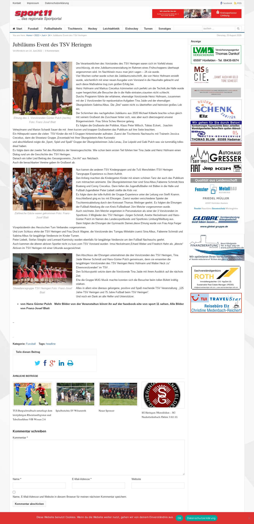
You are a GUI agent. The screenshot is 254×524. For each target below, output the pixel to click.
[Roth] (216, 290)
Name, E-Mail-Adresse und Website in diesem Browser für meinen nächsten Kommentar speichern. (70, 496)
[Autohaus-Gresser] (216, 175)
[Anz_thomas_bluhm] (216, 140)
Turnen (148, 28)
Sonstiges (165, 28)
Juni (43, 35)
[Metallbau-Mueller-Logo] (216, 211)
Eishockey (131, 28)
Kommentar (20, 437)
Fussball (33, 28)
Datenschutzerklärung (57, 3)
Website (136, 479)
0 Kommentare (52, 51)
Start (18, 28)
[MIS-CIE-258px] (216, 97)
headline (51, 343)
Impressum (33, 3)
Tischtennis (75, 28)
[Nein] (249, 518)
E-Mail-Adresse (81, 479)
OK (179, 518)
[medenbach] (216, 311)
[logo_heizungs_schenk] (216, 118)
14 (49, 35)
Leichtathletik (111, 28)
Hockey (92, 28)
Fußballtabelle (53, 28)
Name (17, 479)
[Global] (216, 229)
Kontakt (17, 3)
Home (29, 35)
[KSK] (196, 17)
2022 (36, 35)
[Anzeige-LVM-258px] (216, 63)
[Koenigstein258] (216, 262)
